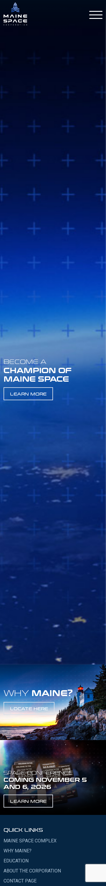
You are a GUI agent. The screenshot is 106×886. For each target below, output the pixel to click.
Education (16, 861)
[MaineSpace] (15, 13)
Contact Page (20, 881)
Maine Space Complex (30, 841)
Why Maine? (18, 851)
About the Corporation (32, 871)
